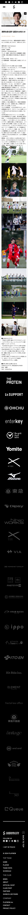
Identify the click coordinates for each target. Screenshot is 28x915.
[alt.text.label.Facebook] (6, 2)
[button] (4, 7)
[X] (9, 2)
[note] (22, 2)
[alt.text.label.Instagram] (12, 2)
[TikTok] (19, 2)
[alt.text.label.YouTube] (16, 2)
